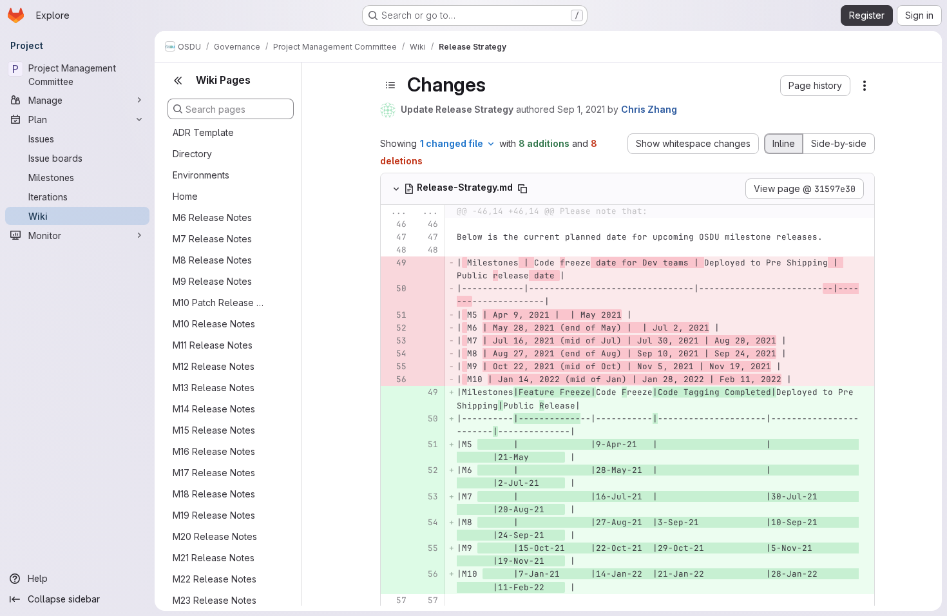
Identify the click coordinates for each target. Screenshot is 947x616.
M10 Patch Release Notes (220, 302)
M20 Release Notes (215, 536)
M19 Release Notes (214, 515)
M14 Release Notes (214, 408)
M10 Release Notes (214, 323)
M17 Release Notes (214, 472)
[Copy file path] (522, 189)
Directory (192, 153)
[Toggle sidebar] (390, 85)
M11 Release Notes (213, 345)
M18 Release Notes (214, 493)
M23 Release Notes (214, 600)
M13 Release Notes (213, 387)
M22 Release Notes (214, 578)
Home (185, 196)
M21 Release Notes (213, 557)
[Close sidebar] (177, 80)
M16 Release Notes (214, 451)
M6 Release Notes (212, 217)
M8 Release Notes (212, 260)
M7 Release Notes (212, 238)
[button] (815, 85)
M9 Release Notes (212, 281)
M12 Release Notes (213, 366)
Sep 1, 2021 (581, 109)
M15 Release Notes (214, 430)
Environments (201, 174)
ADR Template (203, 132)
